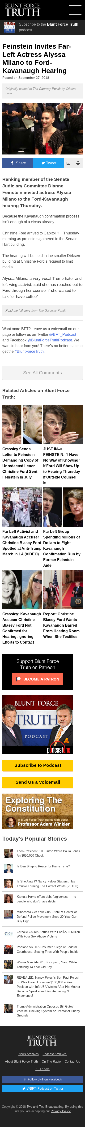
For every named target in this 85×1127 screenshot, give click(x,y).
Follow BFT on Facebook (44, 1079)
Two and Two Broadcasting (45, 1106)
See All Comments (42, 372)
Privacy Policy (61, 1111)
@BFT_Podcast (62, 334)
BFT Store (42, 1069)
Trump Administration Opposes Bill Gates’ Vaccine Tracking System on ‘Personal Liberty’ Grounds (49, 1011)
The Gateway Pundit (47, 89)
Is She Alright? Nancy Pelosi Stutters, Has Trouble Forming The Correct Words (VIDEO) (47, 884)
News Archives (28, 1054)
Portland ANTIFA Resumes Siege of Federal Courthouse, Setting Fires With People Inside (47, 949)
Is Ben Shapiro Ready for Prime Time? (43, 866)
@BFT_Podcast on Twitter (44, 1088)
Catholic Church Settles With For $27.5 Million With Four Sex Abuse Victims (48, 934)
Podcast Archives (54, 1054)
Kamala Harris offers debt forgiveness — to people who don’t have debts (46, 899)
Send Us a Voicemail (38, 782)
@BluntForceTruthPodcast (49, 340)
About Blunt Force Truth (21, 1061)
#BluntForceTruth (29, 351)
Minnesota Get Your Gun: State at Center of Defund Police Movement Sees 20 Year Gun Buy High (47, 916)
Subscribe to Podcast (37, 765)
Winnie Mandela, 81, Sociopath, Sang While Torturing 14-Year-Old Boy (47, 965)
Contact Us (72, 1061)
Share (20, 163)
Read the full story (17, 310)
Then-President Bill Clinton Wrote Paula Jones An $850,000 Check (48, 853)
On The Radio (51, 1061)
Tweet (51, 163)
